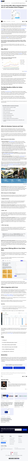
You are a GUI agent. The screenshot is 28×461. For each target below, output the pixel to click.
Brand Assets (20, 442)
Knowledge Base (12, 439)
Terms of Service (12, 442)
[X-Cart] (3, 1)
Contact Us (19, 439)
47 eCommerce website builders (8, 153)
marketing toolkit (22, 156)
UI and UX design (24, 25)
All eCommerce (3, 416)
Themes (2, 439)
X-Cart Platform (3, 442)
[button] (14, 340)
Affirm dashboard (11, 141)
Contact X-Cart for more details (19, 368)
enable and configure (10, 295)
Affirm (7, 37)
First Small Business (8, 91)
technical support (10, 333)
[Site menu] (26, 1)
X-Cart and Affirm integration (8, 294)
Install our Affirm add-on (8, 368)
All (25, 389)
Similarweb (20, 53)
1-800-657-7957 (15, 452)
